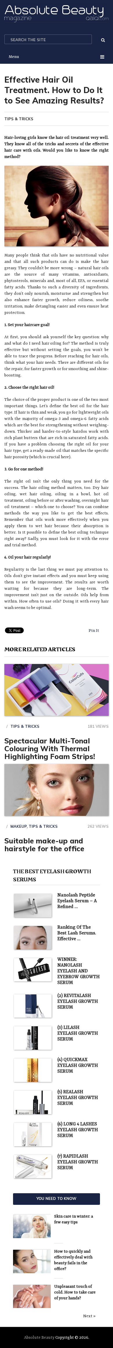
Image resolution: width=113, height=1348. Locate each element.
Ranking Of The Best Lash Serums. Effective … (76, 933)
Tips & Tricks (18, 119)
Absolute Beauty (39, 1337)
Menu (14, 56)
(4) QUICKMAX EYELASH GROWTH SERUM (77, 1065)
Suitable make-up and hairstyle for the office (44, 844)
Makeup (18, 826)
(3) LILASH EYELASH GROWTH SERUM (77, 1033)
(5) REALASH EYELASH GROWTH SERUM (77, 1097)
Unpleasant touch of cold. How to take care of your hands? (75, 1292)
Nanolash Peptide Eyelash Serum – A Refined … (77, 901)
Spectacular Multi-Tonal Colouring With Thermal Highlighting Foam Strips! (49, 748)
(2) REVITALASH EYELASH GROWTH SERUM (77, 1001)
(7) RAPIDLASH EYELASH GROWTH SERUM (77, 1162)
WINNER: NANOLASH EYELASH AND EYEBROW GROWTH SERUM (78, 971)
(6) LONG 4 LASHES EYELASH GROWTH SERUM (77, 1130)
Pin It (94, 630)
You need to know (56, 1198)
